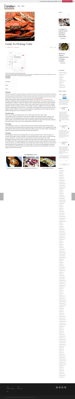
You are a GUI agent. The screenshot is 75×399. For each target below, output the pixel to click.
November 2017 (62, 282)
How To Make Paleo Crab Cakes (14, 168)
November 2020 (62, 254)
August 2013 (61, 365)
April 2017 (61, 293)
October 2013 (61, 362)
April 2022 (61, 226)
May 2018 (61, 272)
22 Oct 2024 (63, 144)
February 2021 (61, 249)
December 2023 (62, 200)
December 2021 (62, 232)
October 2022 (61, 219)
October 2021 (61, 236)
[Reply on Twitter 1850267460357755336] (60, 139)
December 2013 (62, 359)
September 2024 (62, 187)
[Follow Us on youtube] (65, 387)
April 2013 (61, 372)
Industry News (61, 80)
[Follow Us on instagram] (60, 387)
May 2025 (61, 175)
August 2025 (61, 170)
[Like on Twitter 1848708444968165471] (64, 160)
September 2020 (62, 257)
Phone (6, 88)
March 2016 (61, 314)
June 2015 (61, 329)
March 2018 (61, 275)
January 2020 (61, 268)
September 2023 (62, 201)
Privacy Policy (19, 388)
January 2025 (61, 182)
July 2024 (60, 190)
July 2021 (60, 241)
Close (73, 1)
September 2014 (62, 344)
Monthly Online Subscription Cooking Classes (63, 57)
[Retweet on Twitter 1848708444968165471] (62, 160)
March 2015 (61, 334)
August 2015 (61, 326)
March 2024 (61, 195)
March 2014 (61, 354)
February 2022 (61, 229)
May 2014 (61, 350)
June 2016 (61, 309)
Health (60, 79)
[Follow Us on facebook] (57, 387)
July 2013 (60, 367)
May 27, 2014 (10, 47)
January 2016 (61, 318)
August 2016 (61, 306)
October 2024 (61, 185)
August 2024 (61, 188)
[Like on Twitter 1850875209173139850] (64, 122)
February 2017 (61, 296)
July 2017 (60, 288)
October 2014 (61, 342)
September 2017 (62, 285)
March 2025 (61, 178)
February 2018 (61, 277)
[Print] (50, 47)
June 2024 (61, 191)
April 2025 (61, 177)
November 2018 (62, 270)
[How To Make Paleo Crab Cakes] (14, 162)
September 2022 (62, 221)
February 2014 (61, 355)
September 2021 (62, 237)
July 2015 (60, 327)
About (22, 6)
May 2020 (61, 264)
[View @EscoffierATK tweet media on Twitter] (68, 157)
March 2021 (61, 247)
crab (8, 152)
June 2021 (61, 242)
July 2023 (60, 205)
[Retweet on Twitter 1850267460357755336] (62, 139)
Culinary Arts (16, 47)
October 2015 (61, 323)
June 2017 (61, 290)
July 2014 (60, 347)
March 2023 (61, 211)
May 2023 (61, 208)
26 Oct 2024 (63, 128)
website (28, 98)
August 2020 (61, 259)
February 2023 (61, 213)
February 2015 (61, 336)
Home (8, 386)
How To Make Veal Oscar (47, 168)
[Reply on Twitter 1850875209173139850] (60, 122)
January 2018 (61, 278)
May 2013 (61, 370)
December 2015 (62, 319)
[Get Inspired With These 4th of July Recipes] (31, 162)
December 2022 (62, 216)
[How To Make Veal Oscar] (48, 162)
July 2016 (60, 308)
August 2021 (61, 239)
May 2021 (61, 244)
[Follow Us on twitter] (62, 387)
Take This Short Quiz (67, 1)
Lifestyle (60, 82)
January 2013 (61, 377)
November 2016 (62, 301)
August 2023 (61, 203)
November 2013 (62, 360)
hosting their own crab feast (42, 99)
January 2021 (61, 250)
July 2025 (60, 172)
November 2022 (62, 218)
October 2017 (61, 283)
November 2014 (62, 341)
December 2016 (62, 300)
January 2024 (61, 198)
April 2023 (61, 209)
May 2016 (61, 311)
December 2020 (62, 252)
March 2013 (61, 373)
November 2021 (62, 234)
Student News (61, 85)
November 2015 (62, 321)
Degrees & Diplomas (11, 388)
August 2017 (61, 287)
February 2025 (61, 180)
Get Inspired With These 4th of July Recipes (31, 168)
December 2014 (62, 339)
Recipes (60, 84)
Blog (19, 6)
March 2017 (61, 295)
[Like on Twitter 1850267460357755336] (64, 139)
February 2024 (61, 196)
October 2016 (61, 303)
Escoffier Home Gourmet (64, 108)
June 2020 (61, 262)
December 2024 (62, 183)
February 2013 (61, 375)
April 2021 (61, 246)
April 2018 (61, 273)
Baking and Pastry (62, 72)
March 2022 (61, 228)
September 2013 (62, 364)
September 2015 (62, 324)
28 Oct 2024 (63, 109)
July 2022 (60, 223)
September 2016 (62, 305)
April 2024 (61, 193)
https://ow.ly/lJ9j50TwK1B (63, 157)
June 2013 (61, 368)
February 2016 (61, 316)
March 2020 (61, 265)
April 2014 (61, 352)
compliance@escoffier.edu (39, 98)
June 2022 (61, 224)
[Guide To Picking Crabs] (30, 26)
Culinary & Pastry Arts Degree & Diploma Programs (63, 33)
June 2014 (61, 349)
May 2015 (61, 331)
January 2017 (61, 298)
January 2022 (61, 231)
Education (61, 77)
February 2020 (61, 267)
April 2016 (61, 313)
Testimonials (61, 87)
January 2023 (61, 214)
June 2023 (61, 206)
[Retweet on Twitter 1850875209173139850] (62, 122)
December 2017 (62, 280)
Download (8, 76)
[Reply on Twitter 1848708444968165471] (60, 160)
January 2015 (61, 337)
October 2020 (61, 255)
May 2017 (61, 291)
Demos (60, 75)
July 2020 (60, 260)
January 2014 (61, 357)
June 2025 (61, 173)
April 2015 (61, 332)
